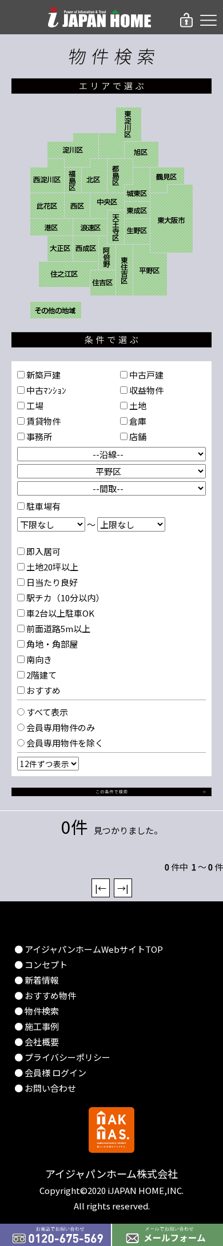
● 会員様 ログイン (50, 1073)
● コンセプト (40, 965)
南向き (38, 659)
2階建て (41, 675)
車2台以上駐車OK (59, 613)
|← (100, 888)
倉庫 (137, 421)
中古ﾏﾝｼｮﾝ (45, 390)
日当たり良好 (51, 582)
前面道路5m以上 (57, 628)
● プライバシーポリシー (62, 1057)
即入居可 (43, 551)
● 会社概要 (36, 1042)
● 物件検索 (36, 1011)
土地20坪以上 (51, 567)
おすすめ (43, 690)
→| (123, 888)
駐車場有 (43, 506)
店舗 (137, 436)
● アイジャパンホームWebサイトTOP (88, 949)
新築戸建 (43, 375)
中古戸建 (146, 375)
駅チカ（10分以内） (64, 598)
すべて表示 (46, 712)
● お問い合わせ (45, 1088)
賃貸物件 (43, 421)
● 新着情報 (36, 980)
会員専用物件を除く (64, 743)
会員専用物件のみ (60, 727)
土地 (137, 406)
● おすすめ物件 (45, 995)
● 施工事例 (36, 1026)
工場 (34, 406)
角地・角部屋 (51, 644)
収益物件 (146, 390)
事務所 (38, 436)
